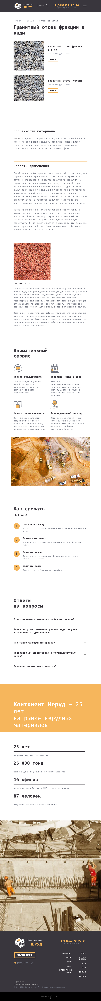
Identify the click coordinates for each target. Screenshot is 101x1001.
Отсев (17, 138)
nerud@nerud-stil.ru (67, 8)
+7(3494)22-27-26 (66, 5)
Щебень (30, 21)
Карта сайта (19, 982)
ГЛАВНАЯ (18, 21)
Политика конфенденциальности (26, 984)
